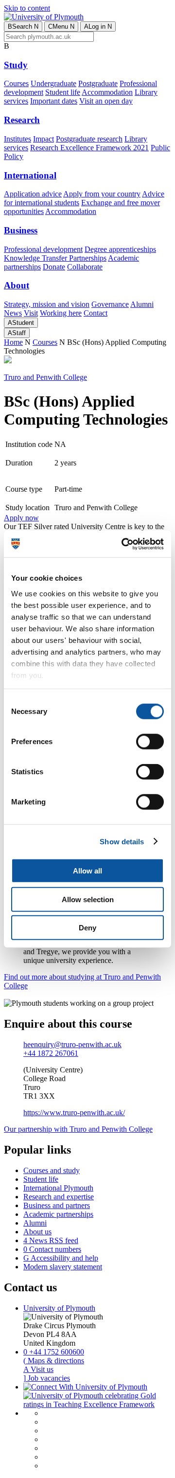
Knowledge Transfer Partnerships (55, 258)
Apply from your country (101, 194)
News (13, 313)
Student (21, 322)
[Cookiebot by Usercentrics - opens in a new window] (123, 543)
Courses (16, 83)
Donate (54, 267)
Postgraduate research (89, 139)
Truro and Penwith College (45, 377)
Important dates (53, 101)
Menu (61, 26)
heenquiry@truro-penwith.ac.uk (72, 1044)
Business (20, 230)
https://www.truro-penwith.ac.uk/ (74, 1112)
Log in (98, 26)
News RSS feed (50, 1240)
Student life (62, 92)
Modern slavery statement (62, 1267)
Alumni (142, 304)
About (16, 285)
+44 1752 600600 (53, 1352)
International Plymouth (58, 1188)
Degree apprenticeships (120, 249)
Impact (43, 139)
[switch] (150, 741)
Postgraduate (98, 83)
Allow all (87, 871)
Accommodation (107, 92)
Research (22, 120)
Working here (61, 313)
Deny (87, 928)
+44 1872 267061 (50, 1053)
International (30, 175)
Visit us (38, 1369)
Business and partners (56, 1205)
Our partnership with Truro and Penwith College (78, 1129)
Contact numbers (52, 1249)
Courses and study (51, 1170)
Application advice (33, 194)
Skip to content (27, 8)
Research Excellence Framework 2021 (89, 147)
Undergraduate (53, 83)
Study (16, 65)
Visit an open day (106, 101)
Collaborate (85, 267)
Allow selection (88, 899)
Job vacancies (46, 1378)
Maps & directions (53, 1360)
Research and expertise (58, 1197)
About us (37, 1232)
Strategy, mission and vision (46, 304)
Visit (31, 313)
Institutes (17, 139)
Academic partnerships (58, 1214)
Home (13, 342)
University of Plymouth (59, 1308)
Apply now (21, 518)
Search (23, 26)
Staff (17, 333)
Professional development (43, 249)
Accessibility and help (60, 1258)
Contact (95, 313)
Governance (110, 304)
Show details (122, 841)
